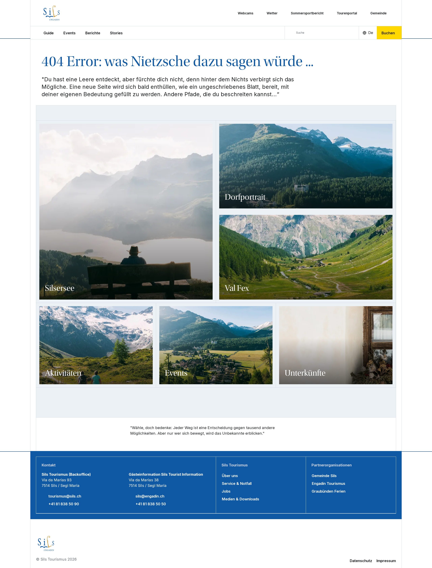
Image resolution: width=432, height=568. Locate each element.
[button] (48, 33)
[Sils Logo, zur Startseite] (66, 13)
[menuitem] (69, 33)
